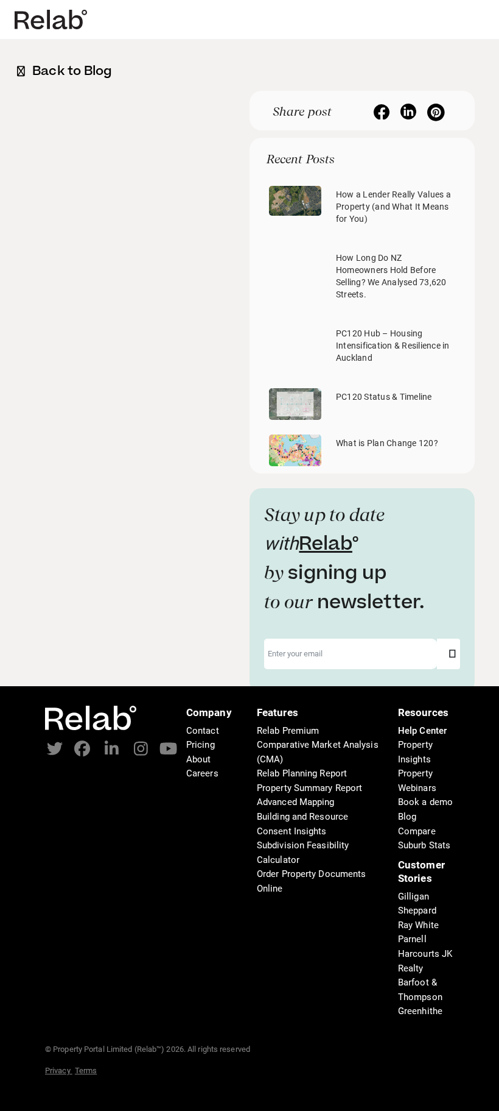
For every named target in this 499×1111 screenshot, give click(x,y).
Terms (86, 1070)
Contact (202, 730)
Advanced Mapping (296, 802)
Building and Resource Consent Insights (302, 824)
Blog (407, 816)
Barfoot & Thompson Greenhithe (420, 997)
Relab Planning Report (302, 773)
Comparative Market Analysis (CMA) (318, 752)
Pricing (200, 744)
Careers (202, 773)
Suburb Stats (424, 845)
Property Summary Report (309, 788)
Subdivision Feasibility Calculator (303, 852)
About (198, 759)
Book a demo (425, 802)
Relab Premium (288, 730)
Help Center (422, 730)
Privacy (58, 1070)
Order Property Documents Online (311, 881)
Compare (417, 831)
